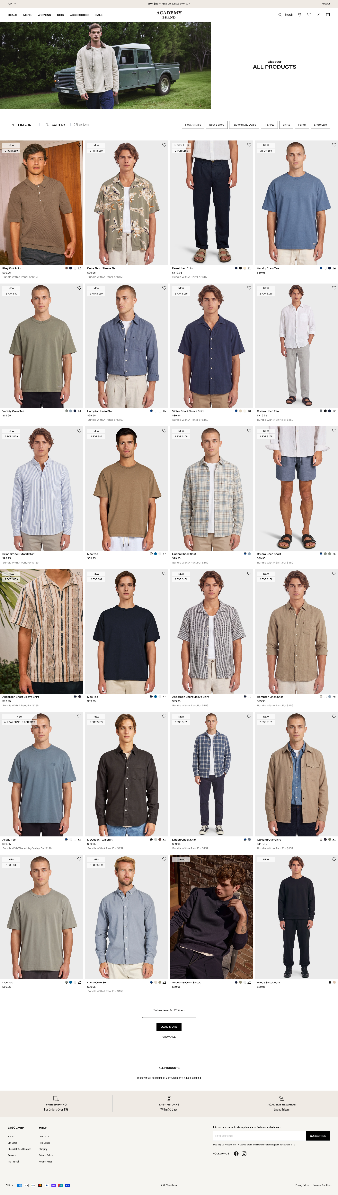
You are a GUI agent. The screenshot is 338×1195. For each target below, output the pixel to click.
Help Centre (44, 1143)
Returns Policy (46, 1155)
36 (232, 253)
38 (246, 253)
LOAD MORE (169, 1026)
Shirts (286, 124)
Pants (302, 124)
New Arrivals (193, 124)
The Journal (13, 1162)
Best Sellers (216, 124)
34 (218, 253)
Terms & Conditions (322, 1185)
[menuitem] (19, 1136)
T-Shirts (269, 124)
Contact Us (44, 1136)
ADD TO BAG (42, 261)
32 (204, 253)
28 (176, 253)
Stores (11, 1136)
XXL (76, 253)
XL (62, 253)
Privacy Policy (243, 1145)
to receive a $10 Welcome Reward (169, 4)
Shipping (43, 1149)
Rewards (326, 4)
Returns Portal (45, 1162)
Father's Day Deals (244, 124)
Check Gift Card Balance (19, 1149)
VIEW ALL (169, 1036)
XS (7, 253)
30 (190, 253)
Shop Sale (320, 124)
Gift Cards (12, 1143)
